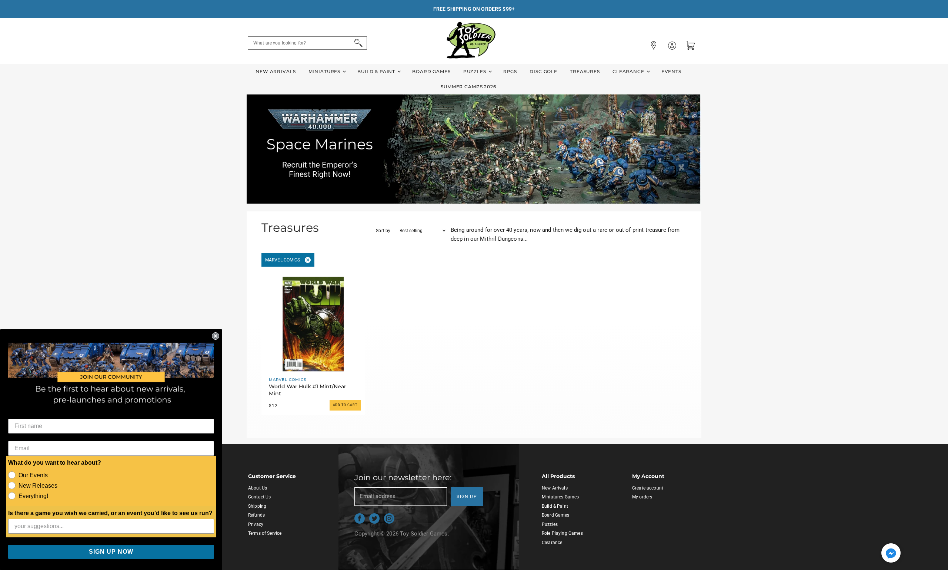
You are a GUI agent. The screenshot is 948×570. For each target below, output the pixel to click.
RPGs (510, 71)
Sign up (467, 496)
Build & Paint (377, 71)
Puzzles (475, 71)
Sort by (383, 230)
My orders (642, 497)
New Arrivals (276, 71)
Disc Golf (543, 71)
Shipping (257, 506)
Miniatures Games (560, 497)
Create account (647, 488)
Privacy (255, 524)
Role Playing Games (562, 533)
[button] (891, 553)
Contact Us (259, 497)
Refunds (256, 515)
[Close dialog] (215, 336)
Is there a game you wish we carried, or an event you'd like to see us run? (110, 513)
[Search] (357, 43)
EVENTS (671, 71)
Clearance (629, 71)
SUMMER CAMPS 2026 (468, 86)
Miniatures (325, 71)
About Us (257, 488)
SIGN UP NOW (111, 551)
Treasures (585, 71)
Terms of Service (264, 533)
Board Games (431, 71)
